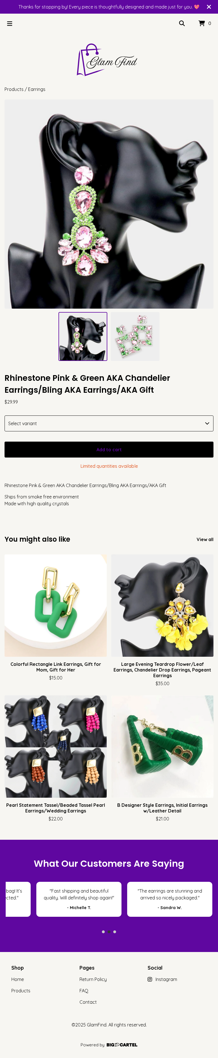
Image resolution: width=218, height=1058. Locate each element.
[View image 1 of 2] (82, 336)
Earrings (36, 89)
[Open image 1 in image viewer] (109, 204)
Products (14, 89)
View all (205, 539)
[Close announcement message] (208, 6)
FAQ (83, 990)
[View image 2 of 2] (135, 336)
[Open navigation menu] (10, 23)
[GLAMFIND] (109, 60)
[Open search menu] (182, 23)
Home (17, 979)
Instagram (166, 979)
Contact (88, 1002)
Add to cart (109, 449)
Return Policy (93, 979)
